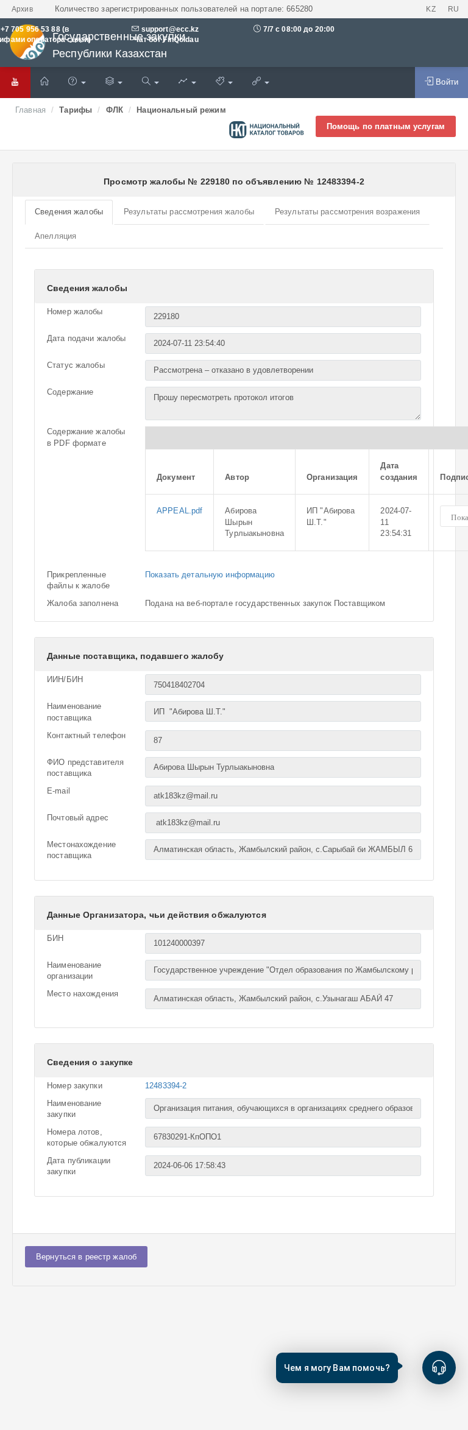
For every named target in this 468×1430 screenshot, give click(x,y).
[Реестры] (114, 82)
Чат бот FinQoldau (165, 39)
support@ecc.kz (170, 29)
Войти (445, 81)
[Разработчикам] (224, 82)
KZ (430, 9)
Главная (30, 109)
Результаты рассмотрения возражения (347, 211)
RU (453, 9)
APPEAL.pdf (179, 510)
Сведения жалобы (69, 211)
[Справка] (76, 82)
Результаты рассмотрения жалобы (189, 211)
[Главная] (44, 82)
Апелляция (55, 236)
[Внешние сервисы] (261, 82)
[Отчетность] (187, 82)
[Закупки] (150, 82)
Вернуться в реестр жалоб (86, 1256)
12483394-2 (165, 1085)
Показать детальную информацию (210, 574)
